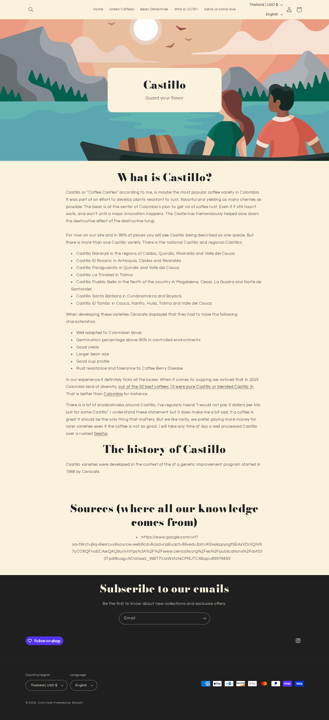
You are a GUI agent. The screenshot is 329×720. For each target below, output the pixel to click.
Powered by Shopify (68, 702)
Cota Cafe (45, 702)
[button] (31, 9)
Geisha (100, 434)
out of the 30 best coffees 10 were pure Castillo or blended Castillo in (186, 387)
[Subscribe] (204, 618)
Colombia (113, 394)
